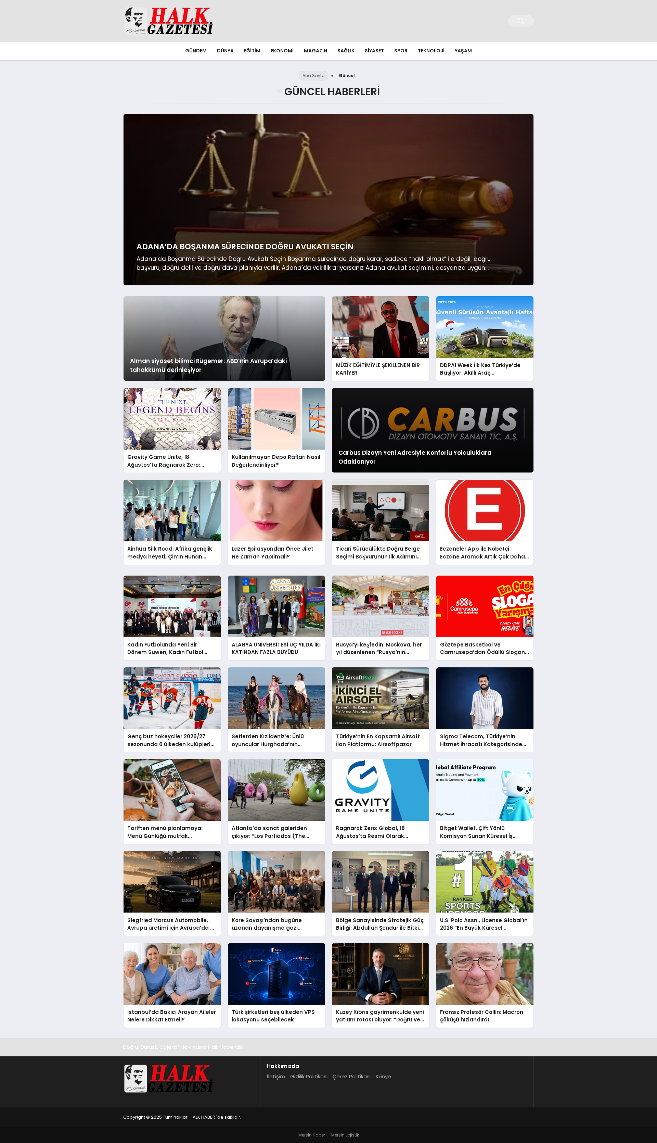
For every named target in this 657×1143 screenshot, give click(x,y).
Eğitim (252, 50)
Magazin (315, 50)
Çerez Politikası (352, 1076)
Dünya (225, 50)
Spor (401, 50)
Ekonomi (282, 50)
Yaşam (463, 50)
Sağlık (346, 50)
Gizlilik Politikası (308, 1076)
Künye (383, 1076)
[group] (328, 199)
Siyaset (374, 50)
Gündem (196, 50)
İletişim (276, 1076)
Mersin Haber (311, 1135)
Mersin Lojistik (345, 1135)
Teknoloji (431, 50)
